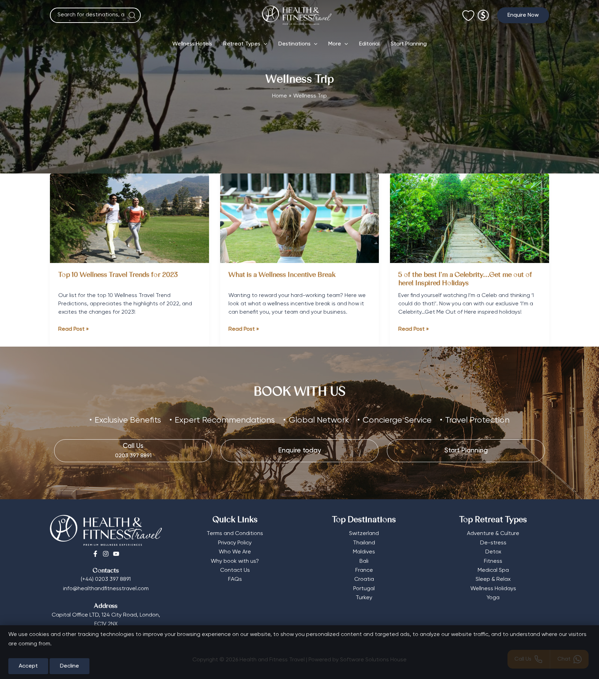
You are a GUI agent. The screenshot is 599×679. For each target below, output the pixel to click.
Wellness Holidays (493, 589)
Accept (28, 666)
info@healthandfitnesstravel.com (106, 589)
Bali (363, 561)
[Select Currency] (483, 12)
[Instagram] (106, 554)
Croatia (364, 579)
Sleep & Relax (493, 579)
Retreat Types (241, 44)
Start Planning (409, 44)
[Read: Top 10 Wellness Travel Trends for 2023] (129, 218)
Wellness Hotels (192, 44)
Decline (69, 666)
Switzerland (364, 533)
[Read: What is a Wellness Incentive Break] (299, 218)
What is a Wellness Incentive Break (282, 275)
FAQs (235, 579)
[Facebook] (95, 554)
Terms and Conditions (235, 533)
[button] (523, 15)
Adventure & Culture (493, 533)
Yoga (493, 598)
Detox (493, 552)
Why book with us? (235, 561)
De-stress (493, 543)
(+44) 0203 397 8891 (106, 579)
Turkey (364, 598)
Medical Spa (493, 570)
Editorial (369, 44)
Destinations (294, 44)
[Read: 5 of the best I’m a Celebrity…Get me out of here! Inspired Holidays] (469, 218)
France (364, 570)
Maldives (364, 552)
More (334, 44)
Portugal (364, 589)
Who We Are (235, 552)
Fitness (493, 561)
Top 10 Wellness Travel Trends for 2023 (118, 275)
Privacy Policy (235, 543)
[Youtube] (116, 554)
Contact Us (235, 570)
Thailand (364, 543)
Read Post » (73, 330)
